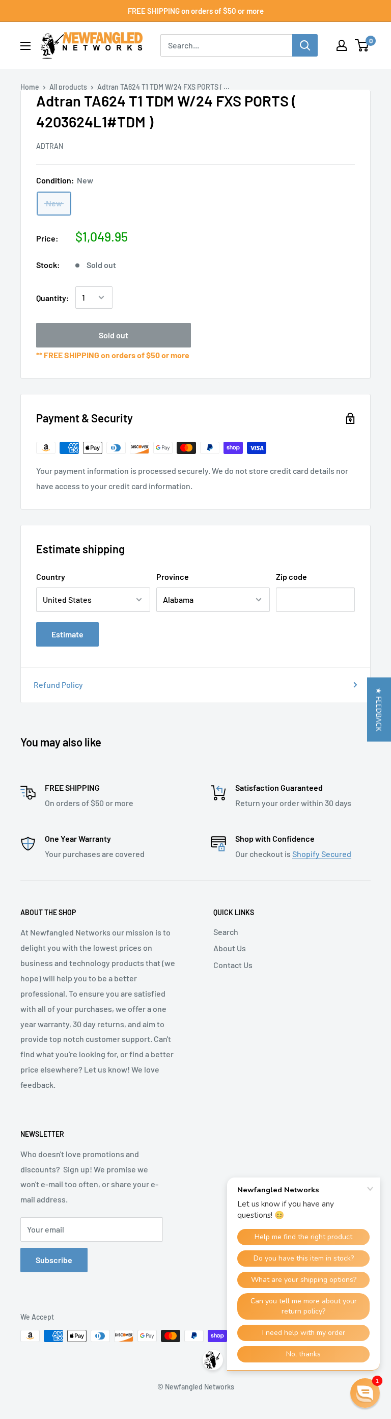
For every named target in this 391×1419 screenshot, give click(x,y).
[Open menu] (25, 46)
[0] (362, 45)
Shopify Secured (321, 854)
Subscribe (54, 1260)
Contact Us (233, 965)
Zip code (291, 576)
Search (225, 931)
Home (29, 87)
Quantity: (52, 298)
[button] (379, 710)
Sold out (113, 335)
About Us (229, 948)
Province (172, 576)
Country (50, 576)
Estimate (67, 634)
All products (68, 87)
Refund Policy (58, 684)
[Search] (305, 45)
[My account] (342, 45)
